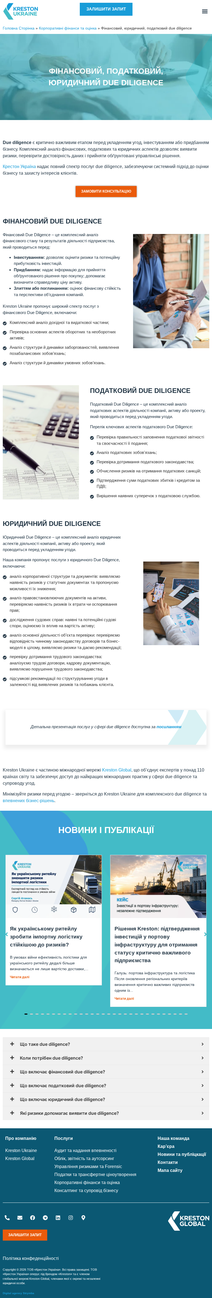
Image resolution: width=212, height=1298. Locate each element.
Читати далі (19, 977)
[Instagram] (71, 1218)
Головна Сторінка (19, 28)
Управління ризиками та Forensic (88, 1166)
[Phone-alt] (7, 1218)
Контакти (168, 1162)
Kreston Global (116, 770)
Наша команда (173, 1138)
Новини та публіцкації (182, 1154)
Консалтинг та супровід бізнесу (86, 1190)
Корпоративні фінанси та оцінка (68, 28)
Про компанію (20, 1138)
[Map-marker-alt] (83, 1218)
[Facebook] (33, 1218)
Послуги (63, 1138)
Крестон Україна (19, 166)
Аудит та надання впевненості (85, 1150)
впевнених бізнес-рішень (28, 800)
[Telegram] (45, 1218)
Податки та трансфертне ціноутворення (95, 1174)
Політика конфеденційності (31, 1258)
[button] (204, 11)
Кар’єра (166, 1146)
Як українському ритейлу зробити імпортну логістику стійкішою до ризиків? (46, 937)
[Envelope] (20, 1218)
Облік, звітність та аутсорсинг (84, 1158)
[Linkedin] (58, 1218)
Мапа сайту (170, 1170)
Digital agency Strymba (18, 1293)
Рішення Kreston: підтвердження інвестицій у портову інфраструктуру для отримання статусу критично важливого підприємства (157, 944)
